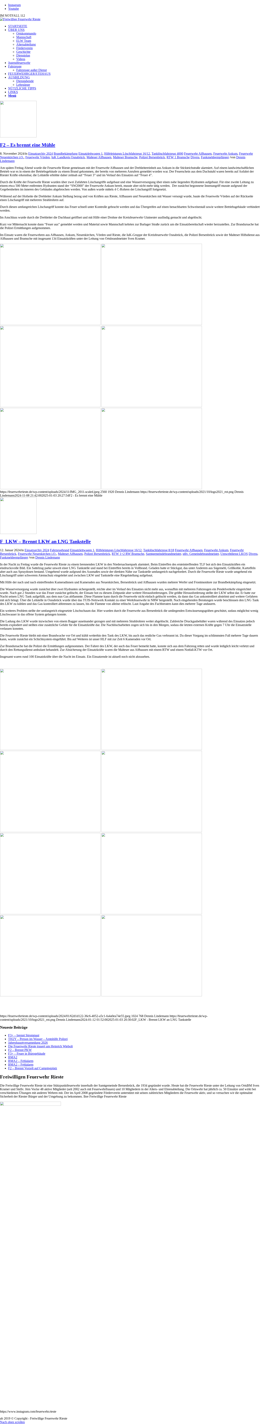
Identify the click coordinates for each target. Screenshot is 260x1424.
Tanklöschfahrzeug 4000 (167, 153)
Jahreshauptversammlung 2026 (28, 1042)
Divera (195, 157)
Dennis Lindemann (47, 557)
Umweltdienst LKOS (234, 553)
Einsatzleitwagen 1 (90, 153)
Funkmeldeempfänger (215, 157)
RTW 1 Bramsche (178, 157)
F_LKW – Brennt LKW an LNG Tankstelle (45, 541)
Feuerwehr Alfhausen (198, 153)
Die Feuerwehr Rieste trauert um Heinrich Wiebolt (40, 1046)
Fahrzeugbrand (59, 550)
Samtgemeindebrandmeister (163, 553)
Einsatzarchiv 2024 (40, 153)
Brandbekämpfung (66, 153)
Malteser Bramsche (125, 157)
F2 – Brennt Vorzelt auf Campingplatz (32, 1068)
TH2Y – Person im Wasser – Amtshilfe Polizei (38, 1039)
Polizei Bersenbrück (152, 157)
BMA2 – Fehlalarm (20, 1061)
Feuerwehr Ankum (225, 153)
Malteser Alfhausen (99, 157)
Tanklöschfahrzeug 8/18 (158, 550)
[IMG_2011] (18, 136)
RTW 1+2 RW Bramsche (128, 553)
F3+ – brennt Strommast (23, 1035)
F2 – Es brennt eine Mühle (27, 145)
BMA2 (12, 1057)
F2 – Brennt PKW (20, 1050)
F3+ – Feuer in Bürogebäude (26, 1053)
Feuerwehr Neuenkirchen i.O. (37, 553)
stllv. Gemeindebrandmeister (201, 553)
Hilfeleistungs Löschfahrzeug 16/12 (127, 153)
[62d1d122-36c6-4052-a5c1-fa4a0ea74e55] (18, 533)
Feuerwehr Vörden (37, 157)
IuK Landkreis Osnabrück (68, 157)
